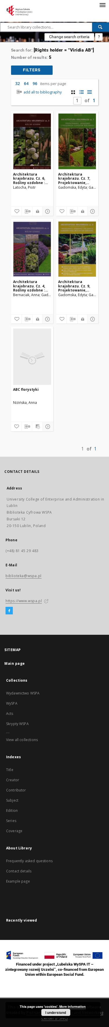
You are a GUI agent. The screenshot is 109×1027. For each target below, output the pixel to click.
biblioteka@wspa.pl (24, 575)
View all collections (22, 739)
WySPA (11, 703)
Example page (18, 881)
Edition (12, 810)
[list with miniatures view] (81, 92)
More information (72, 1006)
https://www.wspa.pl (24, 600)
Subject (12, 800)
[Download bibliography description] (27, 211)
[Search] (100, 27)
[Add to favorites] (16, 211)
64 (26, 83)
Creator (12, 779)
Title (9, 769)
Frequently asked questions (29, 860)
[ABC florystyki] (32, 357)
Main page (14, 663)
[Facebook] (9, 611)
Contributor (16, 790)
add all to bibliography (42, 92)
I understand (55, 1012)
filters (32, 70)
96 (35, 83)
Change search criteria (69, 36)
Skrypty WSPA (17, 723)
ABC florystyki (26, 389)
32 (17, 83)
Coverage (14, 830)
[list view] (89, 92)
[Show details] (47, 211)
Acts (9, 713)
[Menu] (102, 4)
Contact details (18, 871)
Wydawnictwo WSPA (23, 693)
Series (11, 820)
